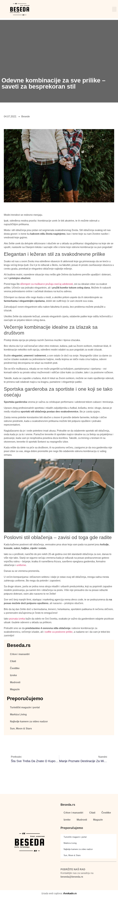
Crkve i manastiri (20, 654)
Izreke (13, 675)
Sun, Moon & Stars (21, 728)
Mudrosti (15, 682)
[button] (114, 9)
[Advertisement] (59, 41)
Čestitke (15, 668)
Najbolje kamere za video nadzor (29, 721)
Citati (13, 661)
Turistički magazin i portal (25, 707)
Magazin (15, 689)
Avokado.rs (70, 893)
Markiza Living (18, 714)
